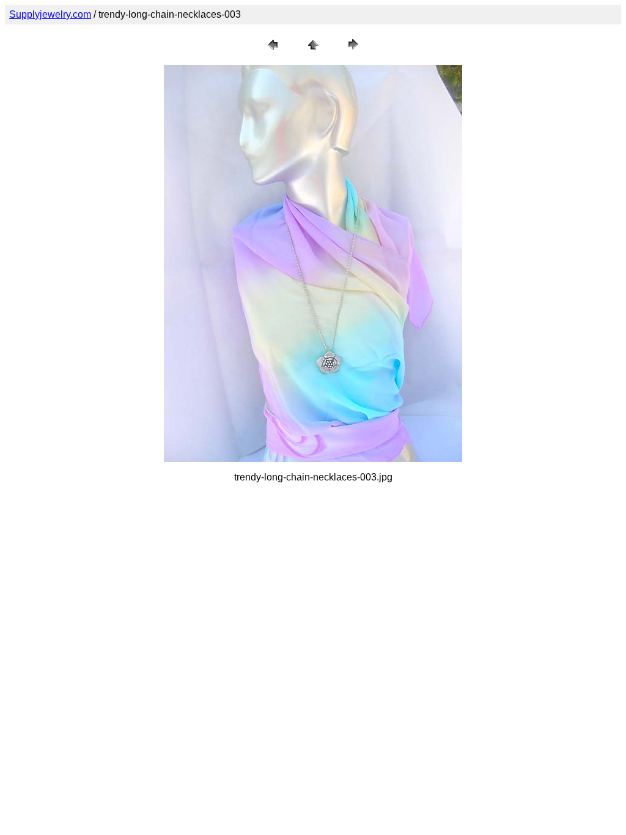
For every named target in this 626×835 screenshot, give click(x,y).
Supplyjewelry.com (50, 14)
